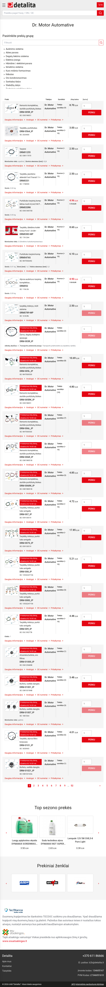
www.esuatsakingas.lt (14, 941)
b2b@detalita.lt (96, 962)
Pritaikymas (56, 120)
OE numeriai (42, 120)
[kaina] (85, 99)
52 (72, 785)
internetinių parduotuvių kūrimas (90, 984)
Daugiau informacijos (14, 120)
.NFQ (73, 984)
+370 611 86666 (93, 956)
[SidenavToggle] (3, 4)
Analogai (30, 120)
